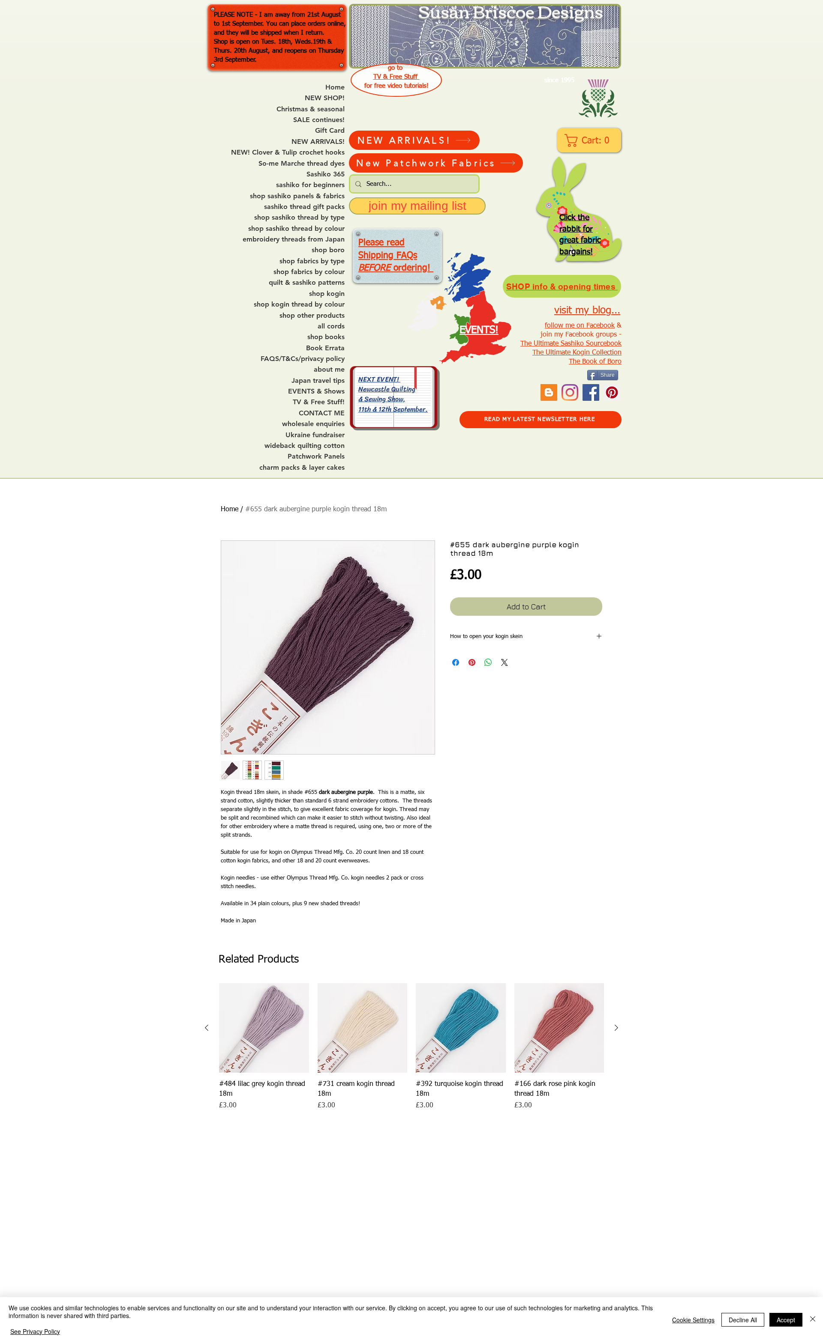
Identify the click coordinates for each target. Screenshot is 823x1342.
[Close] (813, 1319)
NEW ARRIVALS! (318, 141)
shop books (326, 337)
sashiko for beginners (310, 185)
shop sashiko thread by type (299, 217)
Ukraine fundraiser (315, 435)
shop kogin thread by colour (299, 304)
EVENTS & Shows (316, 391)
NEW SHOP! (325, 98)
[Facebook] (591, 392)
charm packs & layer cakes (302, 467)
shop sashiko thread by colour (296, 228)
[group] (411, 1047)
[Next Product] (616, 1028)
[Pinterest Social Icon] (612, 392)
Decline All (743, 1319)
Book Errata (325, 348)
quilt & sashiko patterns (307, 282)
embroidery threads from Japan (294, 239)
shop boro (328, 250)
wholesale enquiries (313, 423)
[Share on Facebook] (456, 662)
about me (329, 369)
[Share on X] (504, 662)
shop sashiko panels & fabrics (297, 196)
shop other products (312, 315)
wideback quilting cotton (304, 445)
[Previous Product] (206, 1028)
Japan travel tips (318, 380)
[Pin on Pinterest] (472, 662)
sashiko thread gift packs (304, 206)
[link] (590, 140)
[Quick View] (264, 1028)
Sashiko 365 (325, 174)
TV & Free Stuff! (319, 402)
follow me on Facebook (580, 325)
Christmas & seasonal (310, 109)
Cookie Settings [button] (693, 1319)
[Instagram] (570, 392)
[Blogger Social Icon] (549, 392)
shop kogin (327, 293)
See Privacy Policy (35, 1331)
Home (335, 87)
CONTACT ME (322, 413)
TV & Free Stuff (396, 77)
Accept (786, 1319)
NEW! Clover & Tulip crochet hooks (288, 152)
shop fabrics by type (312, 261)
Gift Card (330, 130)
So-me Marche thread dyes (301, 163)
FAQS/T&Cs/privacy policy (303, 358)
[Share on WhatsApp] (488, 662)
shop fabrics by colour (309, 271)
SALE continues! (319, 119)
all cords (331, 326)
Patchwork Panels (316, 456)
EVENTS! (479, 330)
